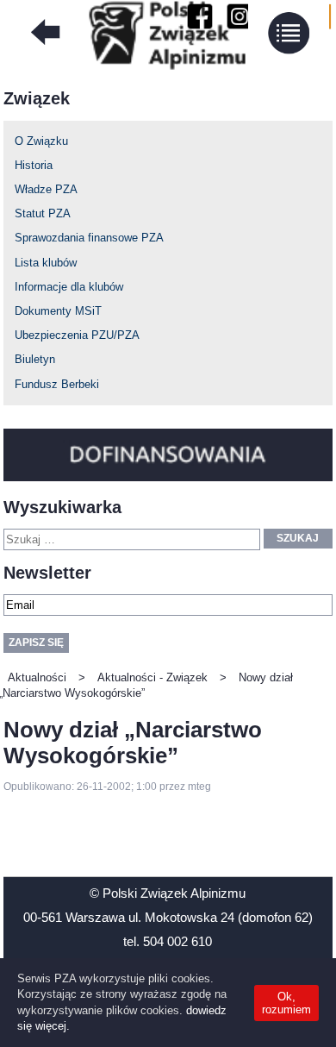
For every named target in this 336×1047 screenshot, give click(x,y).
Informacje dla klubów (69, 286)
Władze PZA (46, 189)
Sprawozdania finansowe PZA (89, 237)
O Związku (41, 141)
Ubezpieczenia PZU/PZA (77, 335)
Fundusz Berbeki (57, 384)
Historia (34, 165)
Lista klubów (46, 262)
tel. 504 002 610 (167, 941)
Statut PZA (43, 213)
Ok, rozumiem (286, 1003)
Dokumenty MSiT (58, 310)
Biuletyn (35, 359)
